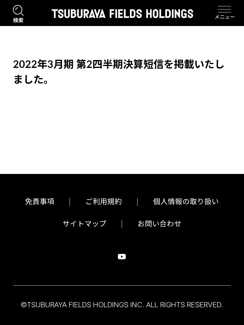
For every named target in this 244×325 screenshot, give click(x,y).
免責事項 (39, 201)
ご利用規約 (103, 201)
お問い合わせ (159, 224)
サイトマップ (84, 224)
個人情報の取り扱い (186, 201)
